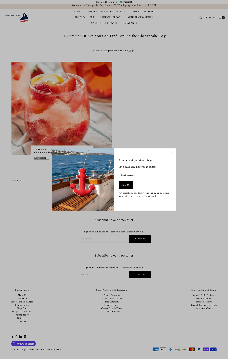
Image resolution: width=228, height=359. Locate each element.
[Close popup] (172, 152)
